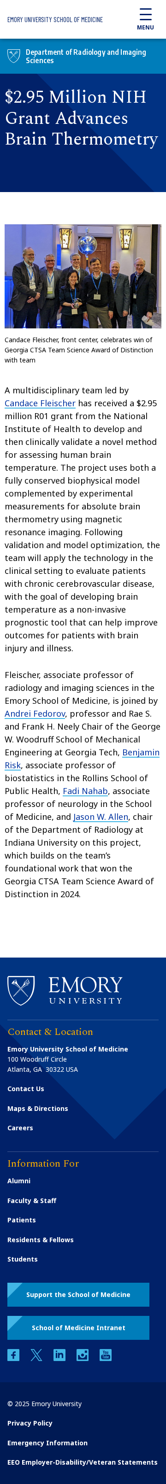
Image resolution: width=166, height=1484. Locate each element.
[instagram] (83, 1358)
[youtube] (106, 1358)
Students (22, 1259)
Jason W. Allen (100, 816)
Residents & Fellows (40, 1239)
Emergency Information (47, 1442)
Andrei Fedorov (35, 713)
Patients (21, 1219)
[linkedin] (60, 1358)
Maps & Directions (37, 1108)
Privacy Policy (30, 1423)
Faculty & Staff (31, 1200)
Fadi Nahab (85, 790)
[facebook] (14, 1358)
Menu (145, 27)
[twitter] (37, 1358)
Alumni (18, 1180)
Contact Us (25, 1088)
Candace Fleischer (40, 403)
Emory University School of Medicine (55, 19)
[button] (78, 1295)
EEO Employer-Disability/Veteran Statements (82, 1462)
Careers (20, 1127)
